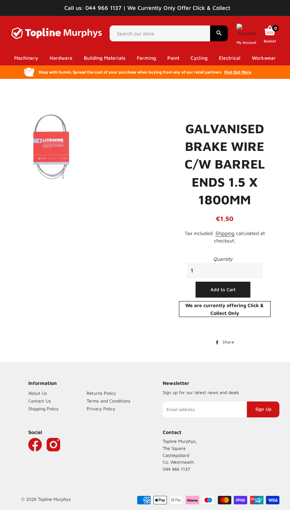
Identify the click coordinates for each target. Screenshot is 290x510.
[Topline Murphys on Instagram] (53, 455)
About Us (37, 393)
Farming (146, 58)
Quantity (223, 259)
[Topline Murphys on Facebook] (35, 455)
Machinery (26, 58)
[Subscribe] (263, 409)
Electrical (229, 58)
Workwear (264, 58)
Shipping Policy (43, 408)
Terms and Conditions (108, 401)
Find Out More (237, 72)
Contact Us (39, 401)
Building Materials (105, 58)
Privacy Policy (101, 408)
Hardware (61, 58)
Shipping (224, 233)
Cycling (199, 58)
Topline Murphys (54, 499)
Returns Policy (101, 393)
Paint (173, 58)
